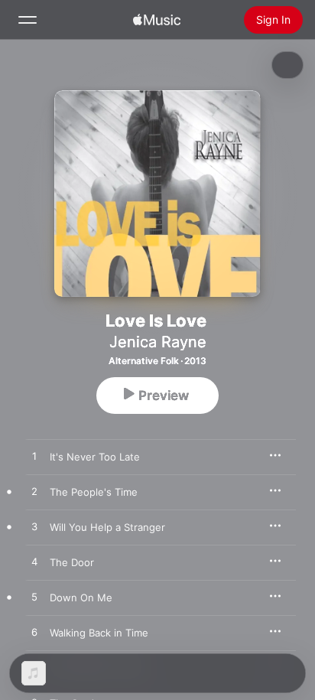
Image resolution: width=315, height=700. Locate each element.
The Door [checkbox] (72, 562)
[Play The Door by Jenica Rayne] (34, 562)
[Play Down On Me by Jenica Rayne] (34, 597)
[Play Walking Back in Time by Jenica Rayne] (34, 633)
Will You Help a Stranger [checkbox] (107, 527)
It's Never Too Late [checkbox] (95, 457)
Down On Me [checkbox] (81, 597)
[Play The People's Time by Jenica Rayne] (34, 492)
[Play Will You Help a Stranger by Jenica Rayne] (34, 527)
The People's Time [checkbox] (94, 492)
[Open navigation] (27, 20)
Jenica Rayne (157, 342)
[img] (156, 20)
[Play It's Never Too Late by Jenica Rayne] (34, 457)
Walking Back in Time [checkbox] (99, 633)
